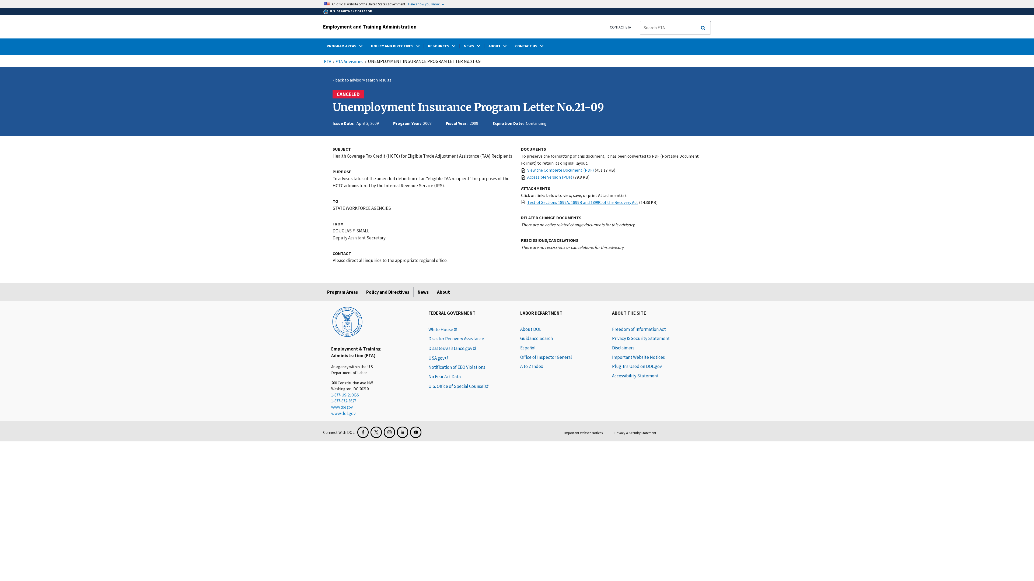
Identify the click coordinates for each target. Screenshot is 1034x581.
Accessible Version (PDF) (549, 177)
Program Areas (342, 292)
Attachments (535, 188)
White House (440, 329)
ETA (327, 62)
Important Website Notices (638, 357)
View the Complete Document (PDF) (560, 170)
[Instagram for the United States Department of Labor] (389, 432)
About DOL (530, 329)
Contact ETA (620, 27)
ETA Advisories (349, 62)
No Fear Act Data (444, 377)
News (423, 292)
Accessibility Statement (635, 376)
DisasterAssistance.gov (450, 348)
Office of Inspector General (546, 357)
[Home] (347, 321)
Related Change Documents (551, 217)
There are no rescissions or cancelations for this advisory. (572, 247)
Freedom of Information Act (639, 329)
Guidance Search (536, 338)
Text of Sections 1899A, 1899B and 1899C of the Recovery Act (582, 202)
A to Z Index (531, 366)
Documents (533, 149)
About (443, 292)
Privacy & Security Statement (641, 338)
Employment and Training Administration (370, 26)
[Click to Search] (703, 28)
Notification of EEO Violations (456, 367)
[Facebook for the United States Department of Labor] (363, 432)
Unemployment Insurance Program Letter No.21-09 (468, 107)
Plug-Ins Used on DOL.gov (637, 366)
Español (528, 348)
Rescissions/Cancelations (549, 240)
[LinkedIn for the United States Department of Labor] (402, 432)
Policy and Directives (387, 292)
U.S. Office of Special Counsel (456, 386)
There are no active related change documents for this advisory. (578, 224)
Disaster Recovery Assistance (456, 339)
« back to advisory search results (362, 80)
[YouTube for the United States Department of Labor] (415, 432)
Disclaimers (623, 348)
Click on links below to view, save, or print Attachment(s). (574, 195)
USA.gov (436, 358)
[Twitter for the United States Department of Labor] (376, 432)
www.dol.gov (342, 407)
